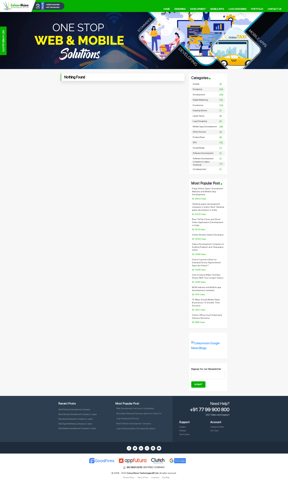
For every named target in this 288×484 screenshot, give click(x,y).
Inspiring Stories (200, 110)
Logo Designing (238, 9)
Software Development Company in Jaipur (203, 160)
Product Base (199, 137)
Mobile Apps (217, 9)
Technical (197, 165)
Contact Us (274, 9)
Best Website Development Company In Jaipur (77, 428)
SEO (195, 142)
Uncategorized (199, 169)
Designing (180, 9)
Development (198, 9)
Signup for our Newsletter (206, 369)
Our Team (214, 431)
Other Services (199, 132)
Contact (182, 427)
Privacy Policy (128, 477)
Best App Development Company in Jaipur (75, 419)
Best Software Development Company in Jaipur (77, 414)
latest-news (198, 116)
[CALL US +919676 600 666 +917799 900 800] (15, 6)
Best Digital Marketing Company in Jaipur (75, 424)
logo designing (200, 121)
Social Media (198, 148)
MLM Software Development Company (74, 409)
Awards (196, 84)
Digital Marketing (200, 100)
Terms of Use (142, 477)
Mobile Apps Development (205, 126)
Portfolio (257, 9)
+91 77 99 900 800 (210, 409)
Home (167, 9)
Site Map (165, 477)
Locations (155, 477)
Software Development (203, 153)
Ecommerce (198, 105)
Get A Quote (184, 434)
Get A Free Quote (3, 41)
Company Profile (217, 427)
